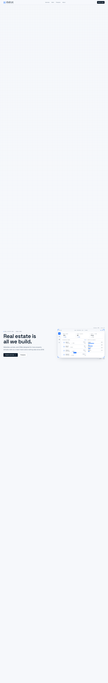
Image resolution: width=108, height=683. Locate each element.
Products (58, 2)
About (63, 2)
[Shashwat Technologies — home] (8, 2)
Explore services (9, 355)
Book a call (101, 2)
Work (53, 2)
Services (47, 2)
